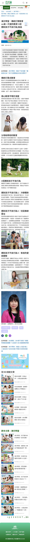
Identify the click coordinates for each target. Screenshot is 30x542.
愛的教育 (14, 328)
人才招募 (15, 532)
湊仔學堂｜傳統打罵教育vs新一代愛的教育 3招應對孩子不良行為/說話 (14, 15)
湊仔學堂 (16, 11)
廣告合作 (15, 534)
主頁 (2, 11)
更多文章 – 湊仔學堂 (10, 430)
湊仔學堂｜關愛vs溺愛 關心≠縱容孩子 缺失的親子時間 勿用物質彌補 (14, 349)
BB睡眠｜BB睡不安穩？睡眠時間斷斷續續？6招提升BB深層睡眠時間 (15, 341)
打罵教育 (4, 331)
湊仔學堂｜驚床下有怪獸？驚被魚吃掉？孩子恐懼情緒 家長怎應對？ (14, 72)
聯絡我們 (21, 534)
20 (27, 517)
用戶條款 (21, 532)
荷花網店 (20, 8)
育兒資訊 (8, 11)
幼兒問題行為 (6, 328)
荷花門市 (13, 8)
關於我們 (8, 532)
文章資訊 (6, 8)
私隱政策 (8, 534)
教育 (21, 328)
